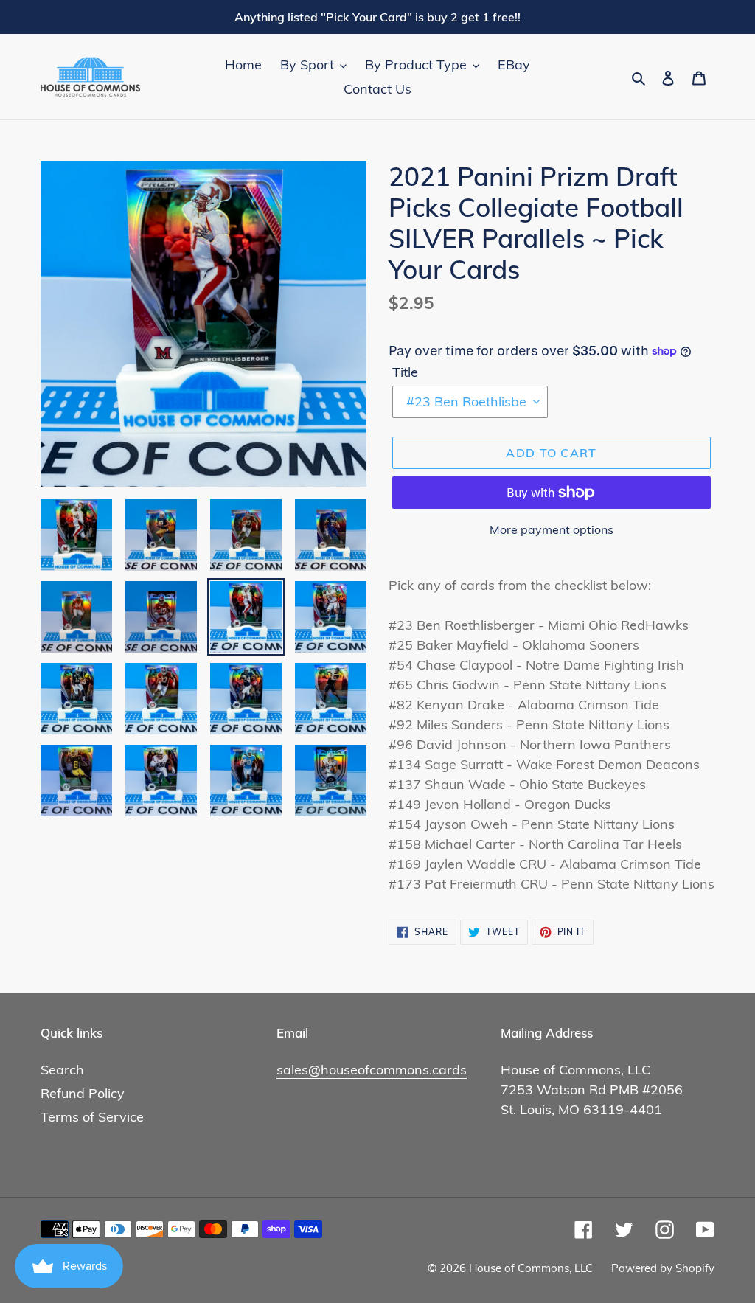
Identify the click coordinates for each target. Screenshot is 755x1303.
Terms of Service (92, 1116)
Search (62, 1069)
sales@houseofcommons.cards (371, 1069)
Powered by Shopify (662, 1268)
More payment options (551, 529)
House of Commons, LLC (531, 1268)
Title (405, 372)
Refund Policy (83, 1093)
